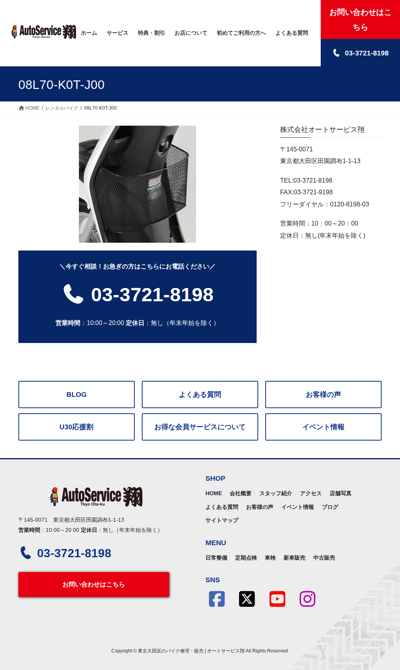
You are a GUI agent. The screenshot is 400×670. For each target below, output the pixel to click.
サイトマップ (221, 520)
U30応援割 (76, 427)
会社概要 (241, 493)
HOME (213, 493)
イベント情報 (323, 427)
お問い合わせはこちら (93, 584)
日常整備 (216, 557)
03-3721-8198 (150, 295)
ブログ (330, 507)
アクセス (311, 493)
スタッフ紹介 (275, 493)
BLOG (76, 394)
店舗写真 (341, 493)
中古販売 (324, 557)
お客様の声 (323, 394)
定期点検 (246, 557)
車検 (270, 557)
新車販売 (294, 557)
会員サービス (200, 427)
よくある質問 (200, 394)
